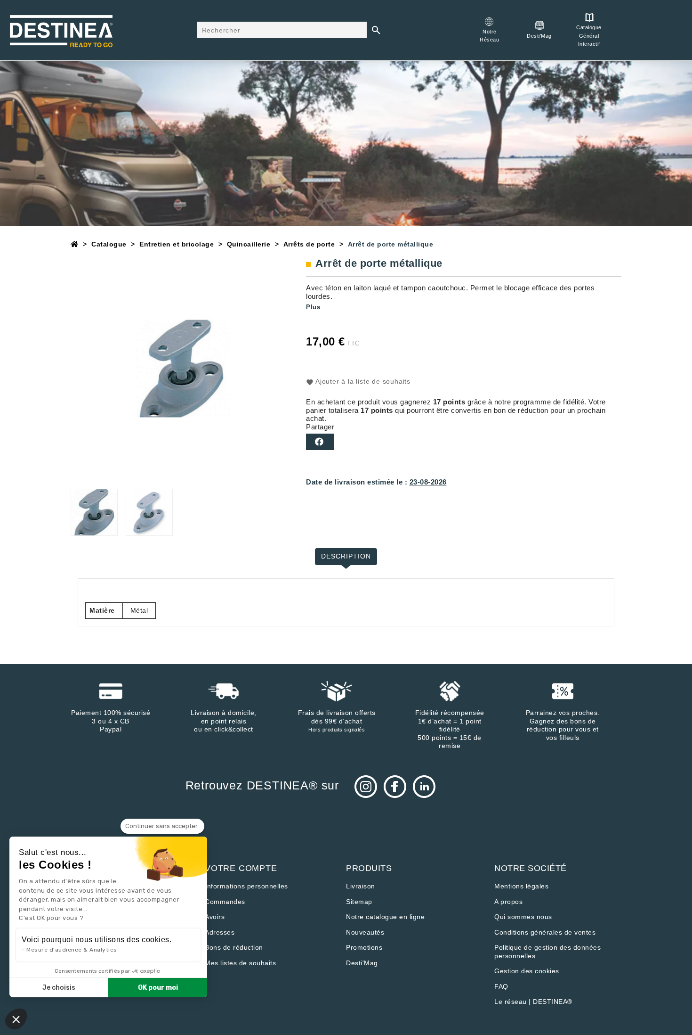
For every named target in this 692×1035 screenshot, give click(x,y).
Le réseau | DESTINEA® (533, 1001)
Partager (320, 442)
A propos (508, 901)
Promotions (364, 947)
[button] (16, 1019)
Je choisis (58, 988)
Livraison (360, 886)
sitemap (359, 901)
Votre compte (241, 868)
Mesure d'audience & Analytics (71, 949)
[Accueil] (75, 244)
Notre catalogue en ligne (385, 916)
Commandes (225, 901)
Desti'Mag (362, 963)
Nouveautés (365, 932)
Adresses (219, 932)
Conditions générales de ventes (544, 932)
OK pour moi (158, 988)
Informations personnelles (246, 886)
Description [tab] (346, 556)
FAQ (501, 986)
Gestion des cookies (526, 971)
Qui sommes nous (523, 916)
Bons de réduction (234, 947)
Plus (313, 307)
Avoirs (215, 916)
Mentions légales (521, 886)
